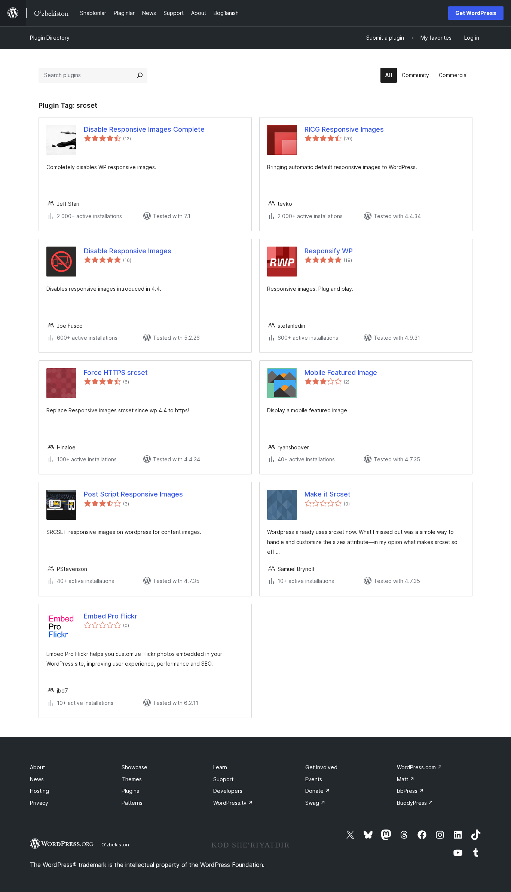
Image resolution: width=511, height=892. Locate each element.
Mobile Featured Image (341, 372)
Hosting (39, 791)
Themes (132, 779)
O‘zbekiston (115, 844)
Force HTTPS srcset (116, 372)
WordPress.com (419, 767)
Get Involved (321, 767)
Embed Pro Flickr (110, 616)
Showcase (134, 767)
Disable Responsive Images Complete (144, 129)
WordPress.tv (233, 803)
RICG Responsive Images (344, 129)
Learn (220, 767)
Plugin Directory (50, 37)
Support (223, 779)
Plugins (130, 791)
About (37, 767)
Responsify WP (329, 251)
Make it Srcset (328, 494)
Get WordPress (475, 13)
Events (313, 779)
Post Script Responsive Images (133, 494)
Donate (317, 791)
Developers (227, 791)
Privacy (39, 803)
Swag (315, 803)
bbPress (410, 791)
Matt (405, 779)
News (37, 779)
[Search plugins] (139, 75)
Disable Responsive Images (127, 251)
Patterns (132, 803)
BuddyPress (415, 803)
